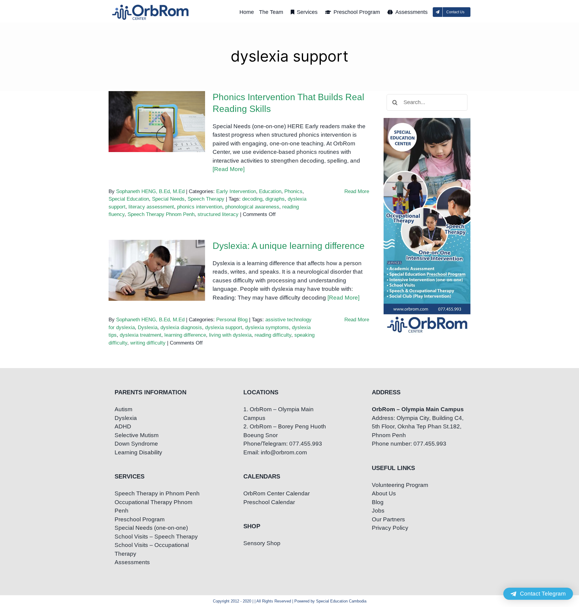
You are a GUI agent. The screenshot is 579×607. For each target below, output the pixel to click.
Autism (123, 409)
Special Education (129, 199)
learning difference (185, 335)
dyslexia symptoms (267, 327)
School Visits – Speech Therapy (156, 536)
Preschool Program (140, 519)
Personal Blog (232, 320)
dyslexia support (223, 327)
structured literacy (218, 214)
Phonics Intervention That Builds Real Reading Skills (156, 111)
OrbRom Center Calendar (276, 493)
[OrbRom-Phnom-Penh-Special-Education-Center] (151, 6)
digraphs (275, 199)
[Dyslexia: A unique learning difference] (157, 270)
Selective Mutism (137, 435)
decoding (252, 199)
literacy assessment (151, 207)
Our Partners (388, 519)
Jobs (378, 510)
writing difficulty (148, 343)
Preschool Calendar (269, 502)
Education (270, 191)
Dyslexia (147, 327)
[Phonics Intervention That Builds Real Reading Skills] (157, 121)
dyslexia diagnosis (181, 327)
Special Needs (168, 199)
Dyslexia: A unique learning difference (156, 259)
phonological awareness (252, 207)
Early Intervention (236, 191)
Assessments (132, 562)
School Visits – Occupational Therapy (152, 549)
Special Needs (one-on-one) (151, 528)
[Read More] (229, 169)
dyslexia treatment (140, 335)
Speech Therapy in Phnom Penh (157, 493)
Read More (356, 191)
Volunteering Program (400, 485)
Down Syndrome (136, 443)
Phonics (293, 191)
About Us (384, 493)
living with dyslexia (230, 335)
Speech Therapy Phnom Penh (161, 214)
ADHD (123, 426)
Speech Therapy (206, 199)
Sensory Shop (261, 543)
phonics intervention (199, 207)
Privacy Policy (390, 528)
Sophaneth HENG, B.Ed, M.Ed (150, 191)
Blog (378, 502)
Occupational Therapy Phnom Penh (153, 506)
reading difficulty (273, 335)
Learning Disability (138, 452)
